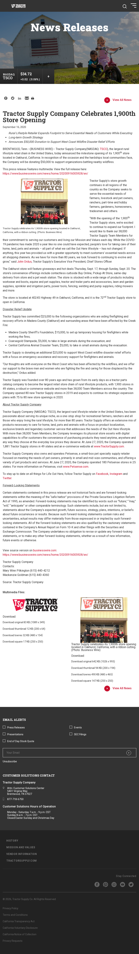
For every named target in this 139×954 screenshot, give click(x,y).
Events (78, 727)
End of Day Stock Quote (20, 741)
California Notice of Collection (19, 934)
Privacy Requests (12, 940)
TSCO (103, 149)
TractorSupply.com (21, 860)
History (12, 840)
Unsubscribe (10, 761)
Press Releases (16, 727)
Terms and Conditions (15, 914)
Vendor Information (21, 854)
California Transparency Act (19, 921)
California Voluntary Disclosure (20, 927)
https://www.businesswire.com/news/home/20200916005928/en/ (45, 173)
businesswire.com (44, 550)
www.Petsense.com (75, 466)
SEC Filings (80, 734)
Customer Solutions (16, 806)
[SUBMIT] (128, 752)
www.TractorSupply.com (109, 446)
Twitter (7, 478)
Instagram (116, 474)
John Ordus (24, 261)
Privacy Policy (10, 908)
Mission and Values (20, 847)
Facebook (102, 474)
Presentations (15, 734)
